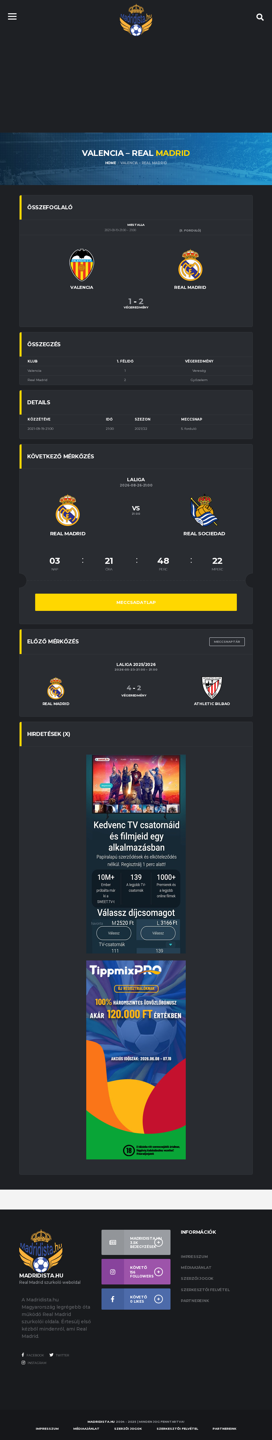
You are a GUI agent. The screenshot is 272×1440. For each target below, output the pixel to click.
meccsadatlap (136, 602)
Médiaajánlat (196, 1267)
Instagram (36, 1363)
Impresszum (194, 1256)
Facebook (35, 1355)
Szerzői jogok (197, 1278)
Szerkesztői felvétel (205, 1289)
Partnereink (195, 1300)
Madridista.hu (101, 1421)
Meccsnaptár (227, 641)
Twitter (62, 1355)
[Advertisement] (136, 82)
